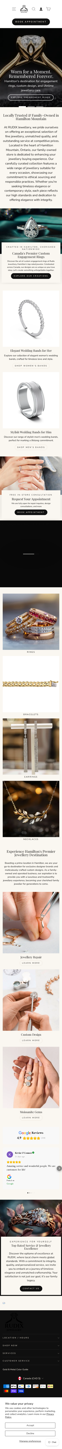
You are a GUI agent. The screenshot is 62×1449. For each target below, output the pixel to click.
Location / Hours (16, 1338)
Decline (30, 1433)
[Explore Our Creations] (31, 246)
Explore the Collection (31, 566)
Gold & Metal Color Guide (15, 1369)
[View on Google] (10, 1154)
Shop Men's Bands (31, 447)
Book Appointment (31, 21)
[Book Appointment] (31, 488)
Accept (30, 1425)
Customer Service (16, 1361)
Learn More (31, 963)
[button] (2, 1168)
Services (9, 1353)
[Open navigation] (14, 9)
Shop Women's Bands (31, 366)
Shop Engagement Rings (30, 74)
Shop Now (10, 1345)
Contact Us (31, 1288)
